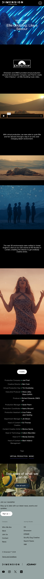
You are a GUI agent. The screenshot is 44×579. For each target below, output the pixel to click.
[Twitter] (15, 572)
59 (25, 527)
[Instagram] (9, 572)
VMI (25, 544)
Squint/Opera (29, 541)
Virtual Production (19, 456)
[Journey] (31, 564)
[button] (40, 3)
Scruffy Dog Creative (32, 538)
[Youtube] (3, 572)
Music (31, 456)
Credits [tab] (22, 372)
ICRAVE (26, 534)
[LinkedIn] (21, 572)
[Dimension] (12, 3)
